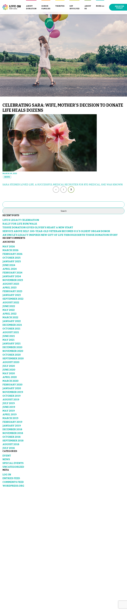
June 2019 (8, 406)
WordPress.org (13, 485)
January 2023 (11, 294)
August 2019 (10, 399)
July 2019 (8, 403)
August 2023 (10, 283)
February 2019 (12, 421)
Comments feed (13, 481)
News (7, 177)
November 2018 (12, 433)
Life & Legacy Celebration (20, 219)
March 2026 (10, 250)
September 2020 (13, 358)
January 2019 (11, 425)
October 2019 (11, 395)
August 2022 (10, 302)
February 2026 (12, 253)
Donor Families (45, 7)
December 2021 (12, 324)
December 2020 (12, 347)
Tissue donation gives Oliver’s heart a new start (37, 227)
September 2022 (12, 298)
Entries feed (11, 478)
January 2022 (11, 321)
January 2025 (11, 261)
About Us (87, 7)
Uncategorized (13, 466)
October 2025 (11, 257)
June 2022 (8, 306)
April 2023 (9, 287)
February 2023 (12, 291)
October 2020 (11, 354)
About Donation (31, 7)
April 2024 (9, 268)
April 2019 (9, 414)
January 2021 (11, 343)
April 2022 (9, 313)
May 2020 (8, 373)
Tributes (59, 6)
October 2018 (11, 436)
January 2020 (11, 388)
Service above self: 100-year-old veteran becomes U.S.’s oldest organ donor (56, 231)
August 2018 (10, 444)
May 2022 (8, 309)
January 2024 (11, 276)
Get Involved (74, 7)
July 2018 (8, 448)
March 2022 (10, 317)
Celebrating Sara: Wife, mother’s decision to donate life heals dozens (62, 108)
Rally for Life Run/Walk (19, 223)
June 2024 (8, 265)
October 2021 (11, 328)
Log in (6, 474)
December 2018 (12, 429)
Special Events (13, 463)
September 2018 (13, 440)
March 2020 (10, 380)
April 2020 (9, 377)
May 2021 (8, 339)
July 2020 (8, 365)
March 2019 (10, 418)
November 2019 (12, 392)
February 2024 (12, 272)
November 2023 (12, 280)
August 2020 (10, 362)
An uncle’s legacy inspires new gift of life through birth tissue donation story (60, 234)
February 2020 (12, 384)
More (98, 6)
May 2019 (8, 410)
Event (6, 455)
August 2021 (10, 332)
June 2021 (8, 336)
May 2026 (8, 246)
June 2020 (8, 369)
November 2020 (12, 350)
